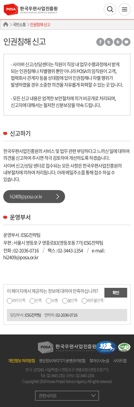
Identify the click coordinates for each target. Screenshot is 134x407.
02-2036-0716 (26, 250)
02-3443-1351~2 (57, 376)
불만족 (72, 300)
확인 (116, 293)
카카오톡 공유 (126, 42)
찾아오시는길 (99, 361)
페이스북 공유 (100, 42)
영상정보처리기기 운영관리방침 (62, 361)
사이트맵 (119, 361)
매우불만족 (95, 300)
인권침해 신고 (40, 25)
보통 (54, 300)
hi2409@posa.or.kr (26, 196)
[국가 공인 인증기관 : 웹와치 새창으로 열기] (124, 347)
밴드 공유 (118, 42)
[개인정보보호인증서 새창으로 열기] (106, 347)
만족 (38, 300)
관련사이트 (48, 395)
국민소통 (19, 25)
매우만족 (18, 300)
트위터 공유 (109, 42)
